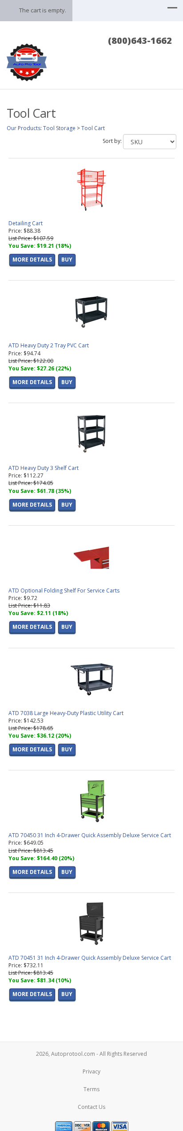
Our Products (23, 128)
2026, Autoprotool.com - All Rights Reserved (91, 1054)
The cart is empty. (42, 10)
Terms (91, 1089)
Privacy (91, 1071)
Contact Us (91, 1107)
